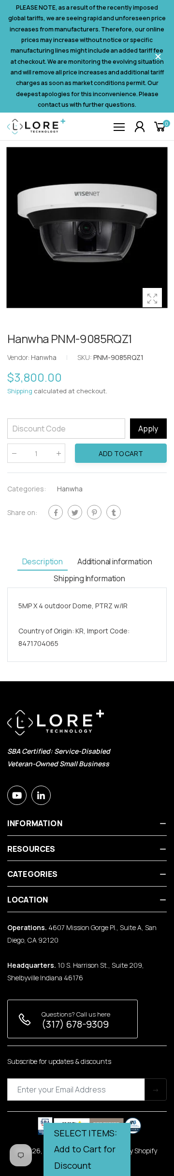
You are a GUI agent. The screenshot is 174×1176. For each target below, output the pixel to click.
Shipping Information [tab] (89, 578)
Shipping (19, 391)
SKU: (85, 357)
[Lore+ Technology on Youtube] (17, 795)
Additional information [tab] (114, 561)
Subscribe (156, 1089)
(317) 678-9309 (75, 1024)
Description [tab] (42, 561)
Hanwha (70, 488)
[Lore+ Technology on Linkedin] (41, 795)
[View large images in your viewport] (152, 297)
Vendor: (19, 357)
